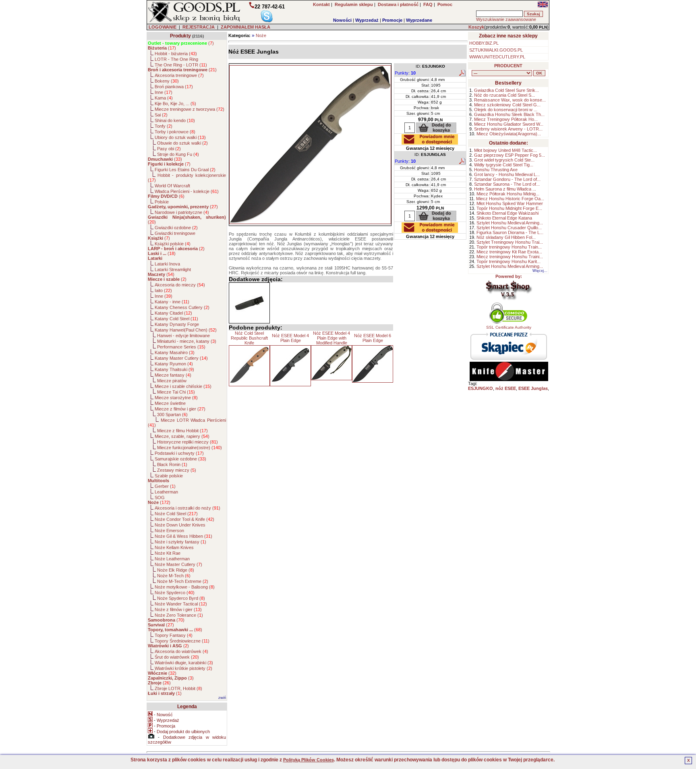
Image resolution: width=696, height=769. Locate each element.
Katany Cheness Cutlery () (182, 307)
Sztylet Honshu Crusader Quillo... (509, 227)
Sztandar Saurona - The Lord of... (507, 184)
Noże (261, 35)
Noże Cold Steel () (176, 513)
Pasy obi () (169, 148)
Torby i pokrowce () (175, 131)
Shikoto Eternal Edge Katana (504, 218)
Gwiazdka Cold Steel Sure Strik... (506, 90)
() (181, 43)
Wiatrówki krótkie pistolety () (183, 668)
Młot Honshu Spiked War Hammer (509, 203)
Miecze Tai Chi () (176, 392)
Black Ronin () (172, 464)
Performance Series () (181, 346)
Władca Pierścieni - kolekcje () (187, 191)
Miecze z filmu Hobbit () (182, 430)
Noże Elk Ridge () (175, 570)
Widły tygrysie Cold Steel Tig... (503, 164)
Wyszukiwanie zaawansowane (506, 19)
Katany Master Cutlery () (181, 358)
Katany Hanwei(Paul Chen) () (186, 329)
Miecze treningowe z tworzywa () (189, 109)
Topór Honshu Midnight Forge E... (509, 208)
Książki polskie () (173, 243)
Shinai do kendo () (175, 120)
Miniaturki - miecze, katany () (186, 341)
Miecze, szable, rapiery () (182, 436)
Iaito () (163, 290)
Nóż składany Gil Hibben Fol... (506, 237)
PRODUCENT (508, 65)
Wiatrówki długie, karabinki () (184, 662)
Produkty (180, 36)
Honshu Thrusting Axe (496, 169)
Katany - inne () (172, 301)
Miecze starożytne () (176, 397)
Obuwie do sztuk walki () (182, 143)
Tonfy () (163, 126)
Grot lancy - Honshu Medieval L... (507, 174)
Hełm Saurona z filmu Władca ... (505, 189)
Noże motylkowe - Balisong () (185, 587)
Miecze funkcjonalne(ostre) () (189, 447)
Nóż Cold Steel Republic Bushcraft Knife (249, 338)
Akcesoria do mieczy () (180, 284)
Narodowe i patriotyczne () (182, 212)
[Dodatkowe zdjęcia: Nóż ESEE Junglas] (249, 302)
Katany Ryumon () (174, 363)
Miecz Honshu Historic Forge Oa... (510, 198)
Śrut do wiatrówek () (177, 657)
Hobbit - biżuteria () (176, 53)
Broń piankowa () (174, 86)
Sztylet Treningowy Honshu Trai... (509, 242)
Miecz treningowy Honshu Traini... (509, 256)
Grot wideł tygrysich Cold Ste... (504, 160)
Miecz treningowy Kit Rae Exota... (509, 251)
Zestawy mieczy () (176, 470)
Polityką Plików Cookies (308, 759)
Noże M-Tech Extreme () (182, 581)
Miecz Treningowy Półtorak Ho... (506, 119)
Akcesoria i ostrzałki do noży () (187, 508)
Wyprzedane (419, 20)
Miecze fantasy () (173, 375)
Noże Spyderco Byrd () (181, 598)
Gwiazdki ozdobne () (176, 227)
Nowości (342, 20)
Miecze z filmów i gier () (180, 408)
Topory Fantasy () (174, 635)
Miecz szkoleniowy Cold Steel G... (507, 104)
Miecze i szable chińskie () (183, 386)
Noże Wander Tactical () (181, 603)
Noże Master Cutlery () (178, 564)
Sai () (161, 114)
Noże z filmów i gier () (178, 609)
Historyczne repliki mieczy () (187, 441)
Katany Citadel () (173, 313)
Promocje (392, 20)
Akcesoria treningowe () (179, 75)
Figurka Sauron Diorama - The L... (509, 232)
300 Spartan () (172, 414)
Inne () (163, 92)
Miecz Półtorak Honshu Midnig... (507, 193)
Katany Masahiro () (175, 352)
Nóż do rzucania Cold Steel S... (504, 95)
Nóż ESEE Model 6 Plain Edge (372, 338)
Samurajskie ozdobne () (180, 458)
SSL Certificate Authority (508, 327)
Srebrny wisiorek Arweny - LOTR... (508, 128)
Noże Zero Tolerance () (179, 615)
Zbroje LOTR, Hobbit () (178, 688)
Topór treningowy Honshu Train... (509, 247)
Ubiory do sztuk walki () (180, 137)
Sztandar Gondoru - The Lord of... (507, 179)
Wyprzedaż (367, 20)
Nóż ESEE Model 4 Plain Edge (290, 338)
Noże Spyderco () (175, 592)
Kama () (164, 97)
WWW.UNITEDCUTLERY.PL (497, 56)
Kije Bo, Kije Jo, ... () (175, 103)
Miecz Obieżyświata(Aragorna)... (508, 133)
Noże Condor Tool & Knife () (184, 519)
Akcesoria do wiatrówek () (181, 651)
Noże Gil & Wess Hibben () (183, 536)
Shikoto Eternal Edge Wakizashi (507, 213)
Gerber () (165, 486)
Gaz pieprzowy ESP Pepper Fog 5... (509, 155)
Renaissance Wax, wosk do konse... (510, 99)
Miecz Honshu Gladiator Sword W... (508, 124)
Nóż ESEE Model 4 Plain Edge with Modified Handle (331, 338)
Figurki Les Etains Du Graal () (185, 169)
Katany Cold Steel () (176, 318)
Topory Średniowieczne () (182, 640)
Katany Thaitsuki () (174, 369)
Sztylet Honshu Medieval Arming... (509, 222)
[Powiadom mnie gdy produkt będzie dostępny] (430, 142)
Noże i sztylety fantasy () (180, 541)
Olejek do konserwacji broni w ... (505, 109)
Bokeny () (167, 81)
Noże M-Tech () (174, 575)
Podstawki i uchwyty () (179, 453)
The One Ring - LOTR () (181, 64)
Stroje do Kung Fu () (178, 154)
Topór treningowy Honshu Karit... (508, 261)
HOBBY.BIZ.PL (484, 43)
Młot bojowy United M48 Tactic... (505, 150)
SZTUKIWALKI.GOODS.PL (496, 50)
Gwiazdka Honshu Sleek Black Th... (509, 114)
